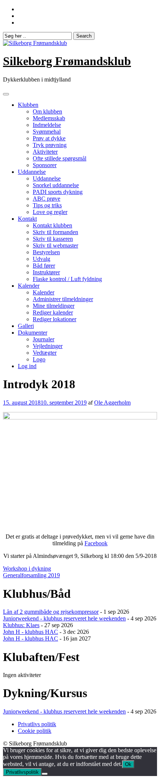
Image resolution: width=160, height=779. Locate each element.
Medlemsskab (49, 118)
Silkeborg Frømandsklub (67, 61)
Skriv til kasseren (53, 239)
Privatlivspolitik (22, 772)
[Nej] (45, 774)
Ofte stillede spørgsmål (59, 158)
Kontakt (27, 218)
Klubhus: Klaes (21, 625)
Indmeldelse (47, 125)
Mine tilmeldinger (53, 306)
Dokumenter (32, 332)
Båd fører (44, 265)
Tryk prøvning (50, 145)
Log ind (27, 366)
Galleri (26, 326)
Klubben (28, 105)
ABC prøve (46, 198)
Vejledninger (48, 346)
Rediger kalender (53, 312)
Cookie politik (34, 731)
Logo (39, 359)
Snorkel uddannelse (56, 185)
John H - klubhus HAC (30, 632)
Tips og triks (47, 205)
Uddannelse (32, 172)
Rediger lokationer (54, 319)
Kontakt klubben (52, 225)
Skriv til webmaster (55, 245)
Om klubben (47, 111)
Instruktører (46, 272)
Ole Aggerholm (112, 402)
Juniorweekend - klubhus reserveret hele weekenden (64, 618)
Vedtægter (45, 352)
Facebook (96, 543)
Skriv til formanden (55, 232)
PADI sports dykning (58, 192)
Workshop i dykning (27, 568)
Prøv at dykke (49, 138)
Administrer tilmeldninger (63, 299)
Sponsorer (45, 165)
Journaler (43, 339)
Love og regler (50, 212)
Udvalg (41, 259)
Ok (128, 764)
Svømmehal (47, 131)
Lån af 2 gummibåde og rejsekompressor (51, 612)
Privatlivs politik (37, 724)
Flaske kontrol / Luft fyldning (67, 279)
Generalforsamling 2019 (31, 575)
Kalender (28, 285)
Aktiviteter (45, 152)
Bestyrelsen (46, 252)
